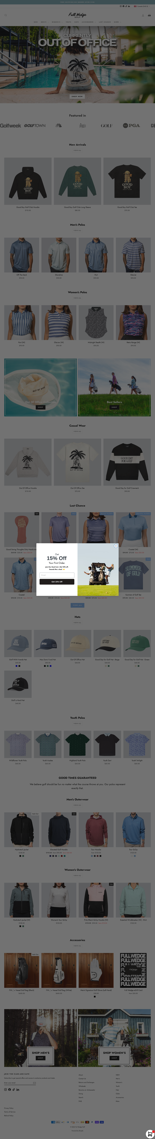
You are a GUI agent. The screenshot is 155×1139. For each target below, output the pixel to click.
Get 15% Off (57, 582)
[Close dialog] (116, 546)
